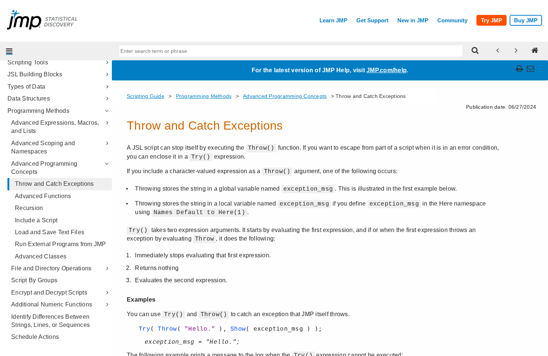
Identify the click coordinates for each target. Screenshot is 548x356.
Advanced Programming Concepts (44, 167)
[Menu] (9, 51)
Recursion (29, 208)
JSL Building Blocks (34, 74)
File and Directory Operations (51, 268)
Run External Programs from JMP (60, 244)
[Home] (535, 51)
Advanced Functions (43, 196)
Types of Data (26, 86)
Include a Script (36, 220)
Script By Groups (34, 280)
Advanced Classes (40, 256)
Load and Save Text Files (49, 232)
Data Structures (28, 98)
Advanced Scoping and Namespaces (43, 147)
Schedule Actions (35, 337)
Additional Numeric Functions (51, 304)
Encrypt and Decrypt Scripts (49, 292)
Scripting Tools (27, 62)
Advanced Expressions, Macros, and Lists (55, 127)
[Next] (516, 51)
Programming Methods (38, 111)
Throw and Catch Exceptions (54, 184)
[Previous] (497, 51)
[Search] (475, 51)
